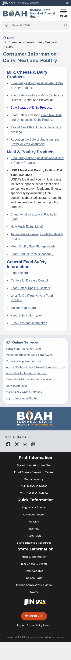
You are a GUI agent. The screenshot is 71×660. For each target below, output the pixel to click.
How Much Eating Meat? (27, 226)
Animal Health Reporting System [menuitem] (26, 373)
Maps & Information (34, 556)
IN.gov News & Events (34, 563)
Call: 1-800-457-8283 (34, 486)
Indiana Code (34, 578)
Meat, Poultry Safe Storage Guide (33, 246)
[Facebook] (8, 444)
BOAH (10, 37)
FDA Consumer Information (29, 323)
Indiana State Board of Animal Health (42, 13)
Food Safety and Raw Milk (28, 95)
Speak (33, 616)
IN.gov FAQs (34, 535)
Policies (34, 521)
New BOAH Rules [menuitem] (16, 385)
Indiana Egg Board (23, 307)
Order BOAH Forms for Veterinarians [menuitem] (29, 379)
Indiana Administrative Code (34, 585)
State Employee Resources (34, 542)
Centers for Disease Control (29, 280)
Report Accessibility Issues (34, 625)
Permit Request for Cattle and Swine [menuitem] (29, 354)
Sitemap (34, 528)
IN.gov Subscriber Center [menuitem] (22, 398)
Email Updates (34, 571)
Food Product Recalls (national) (32, 254)
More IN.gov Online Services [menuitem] (24, 392)
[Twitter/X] (17, 444)
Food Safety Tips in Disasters (30, 288)
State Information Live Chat (33, 465)
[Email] (25, 444)
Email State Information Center (34, 472)
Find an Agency (34, 479)
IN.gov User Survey (34, 507)
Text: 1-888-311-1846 (34, 493)
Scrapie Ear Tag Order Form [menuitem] (23, 348)
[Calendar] (33, 444)
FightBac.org (19, 272)
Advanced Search (34, 514)
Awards (34, 592)
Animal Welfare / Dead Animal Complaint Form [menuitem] (35, 367)
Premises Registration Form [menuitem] (23, 361)
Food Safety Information (27, 315)
